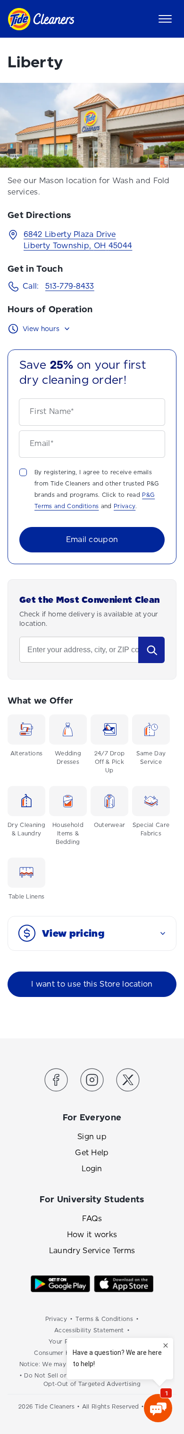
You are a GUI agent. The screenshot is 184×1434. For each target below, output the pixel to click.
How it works (92, 1234)
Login (92, 1168)
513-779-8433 (69, 286)
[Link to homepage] (41, 19)
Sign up (92, 1136)
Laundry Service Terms (92, 1250)
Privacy (124, 506)
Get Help (92, 1152)
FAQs (92, 1218)
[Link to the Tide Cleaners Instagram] (92, 1081)
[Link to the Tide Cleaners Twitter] (128, 1081)
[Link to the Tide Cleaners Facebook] (56, 1081)
